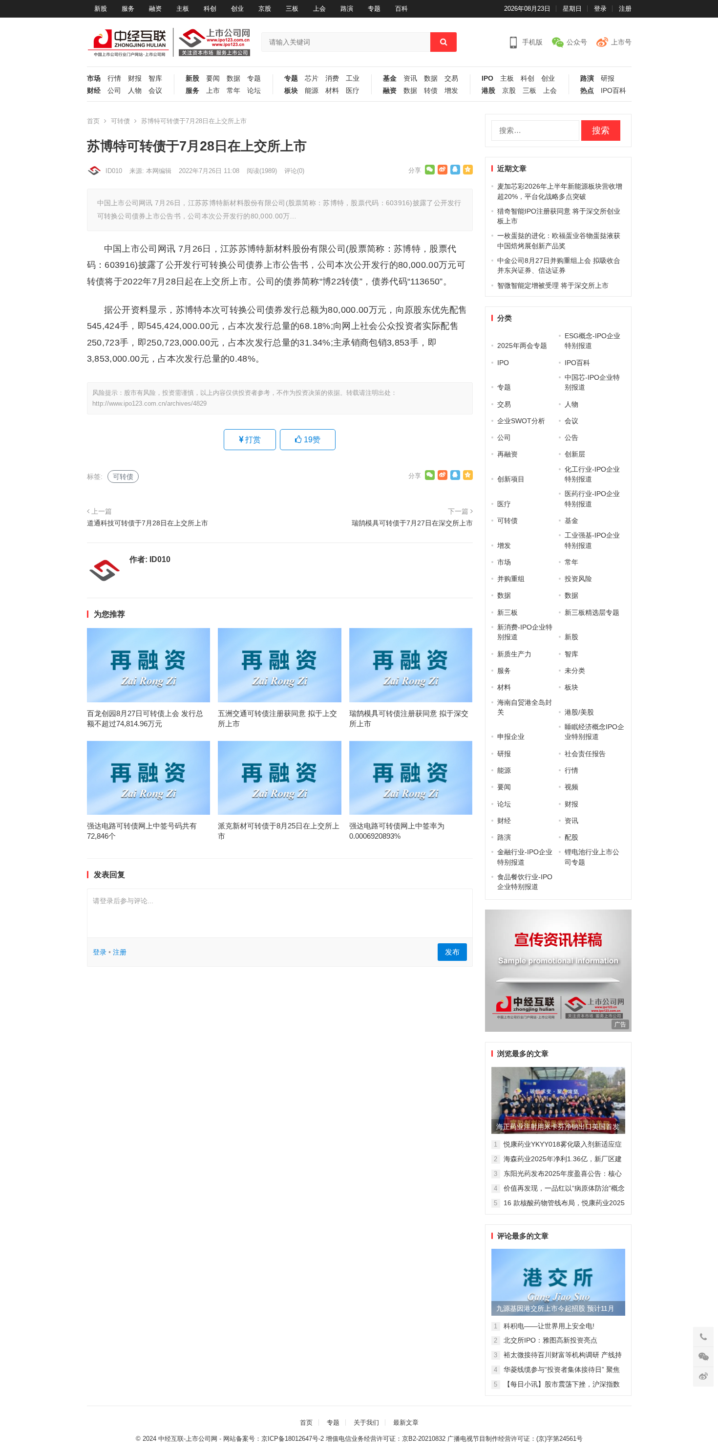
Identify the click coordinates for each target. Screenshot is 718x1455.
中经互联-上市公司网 (187, 1438)
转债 (431, 90)
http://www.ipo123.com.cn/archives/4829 (149, 403)
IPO (487, 78)
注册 (625, 8)
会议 (155, 90)
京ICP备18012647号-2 (292, 1438)
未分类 (575, 670)
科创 (210, 8)
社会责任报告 (585, 754)
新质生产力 (514, 654)
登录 (600, 8)
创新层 (575, 454)
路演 (346, 8)
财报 (135, 78)
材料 (332, 90)
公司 (114, 90)
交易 (451, 78)
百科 (401, 8)
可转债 (120, 121)
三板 (292, 8)
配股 (571, 837)
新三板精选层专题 (592, 612)
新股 (100, 8)
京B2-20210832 (423, 1438)
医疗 (352, 90)
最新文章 (406, 1422)
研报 (607, 78)
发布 (452, 952)
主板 (182, 8)
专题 (374, 8)
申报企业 (511, 736)
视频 (571, 787)
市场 (94, 78)
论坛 (254, 90)
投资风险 (578, 579)
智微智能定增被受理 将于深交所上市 (553, 285)
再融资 (507, 454)
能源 (311, 90)
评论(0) (294, 170)
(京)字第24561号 (559, 1438)
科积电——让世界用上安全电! (549, 1326)
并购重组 (511, 579)
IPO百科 (613, 90)
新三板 (507, 612)
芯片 (311, 78)
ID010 (114, 170)
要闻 (213, 78)
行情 (114, 78)
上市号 (621, 42)
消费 (332, 78)
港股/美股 (579, 712)
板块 (291, 90)
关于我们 (366, 1422)
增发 (451, 90)
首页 (93, 121)
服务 (128, 8)
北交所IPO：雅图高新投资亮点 (550, 1340)
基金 (390, 78)
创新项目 (511, 479)
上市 (213, 90)
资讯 (410, 78)
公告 (571, 437)
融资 (155, 8)
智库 (155, 78)
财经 (94, 90)
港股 (488, 90)
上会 (319, 8)
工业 (352, 78)
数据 (233, 78)
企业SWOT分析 (521, 421)
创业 (237, 8)
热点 (587, 90)
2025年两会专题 (522, 345)
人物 (135, 90)
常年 (233, 90)
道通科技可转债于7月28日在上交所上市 (147, 523)
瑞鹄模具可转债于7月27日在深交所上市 (412, 523)
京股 (264, 8)
